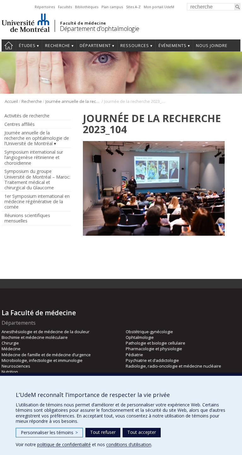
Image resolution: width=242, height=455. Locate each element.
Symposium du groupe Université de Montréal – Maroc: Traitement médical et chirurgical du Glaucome (37, 179)
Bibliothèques (86, 6)
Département (95, 45)
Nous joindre (212, 45)
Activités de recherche (26, 116)
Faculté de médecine (83, 23)
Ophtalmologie (140, 337)
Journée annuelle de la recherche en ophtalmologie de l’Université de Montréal (73, 101)
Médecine (11, 349)
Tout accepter (141, 432)
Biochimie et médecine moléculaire (35, 337)
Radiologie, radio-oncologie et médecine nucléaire (173, 366)
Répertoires (45, 6)
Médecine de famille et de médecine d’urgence (46, 355)
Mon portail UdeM (159, 6)
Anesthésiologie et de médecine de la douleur (45, 331)
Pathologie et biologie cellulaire (155, 343)
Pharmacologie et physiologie (154, 349)
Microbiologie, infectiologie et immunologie (42, 360)
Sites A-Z (133, 6)
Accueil (8, 45)
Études (27, 45)
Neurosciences (16, 366)
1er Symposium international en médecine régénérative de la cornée (37, 201)
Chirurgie (10, 343)
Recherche (57, 45)
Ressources (134, 45)
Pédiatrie (134, 355)
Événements (172, 45)
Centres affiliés (19, 124)
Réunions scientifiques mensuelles (27, 218)
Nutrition (10, 372)
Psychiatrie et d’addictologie (152, 360)
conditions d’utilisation (128, 444)
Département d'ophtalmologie (99, 28)
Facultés (65, 6)
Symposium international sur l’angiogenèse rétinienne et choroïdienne (33, 157)
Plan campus (112, 6)
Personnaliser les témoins (49, 432)
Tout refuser (103, 432)
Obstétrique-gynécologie (149, 331)
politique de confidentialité (64, 444)
